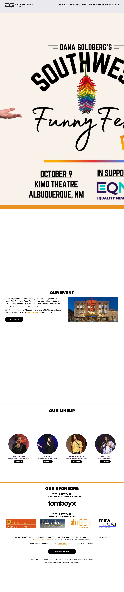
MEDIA (77, 5)
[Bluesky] (112, 5)
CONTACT (105, 5)
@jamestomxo (105, 461)
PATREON (71, 5)
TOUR (65, 5)
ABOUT (60, 5)
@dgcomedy (19, 461)
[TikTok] (118, 5)
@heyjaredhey (76, 461)
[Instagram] (110, 5)
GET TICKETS (14, 319)
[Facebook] (115, 5)
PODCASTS (84, 5)
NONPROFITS (97, 5)
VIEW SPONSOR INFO (62, 551)
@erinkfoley (47, 461)
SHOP (90, 5)
